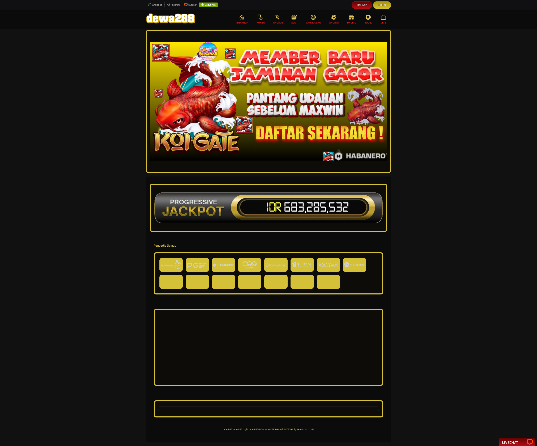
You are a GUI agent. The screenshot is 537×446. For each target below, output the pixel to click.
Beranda (242, 22)
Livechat (510, 442)
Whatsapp (157, 5)
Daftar (362, 5)
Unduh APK (210, 5)
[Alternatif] (268, 379)
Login (382, 5)
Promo (351, 22)
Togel (369, 22)
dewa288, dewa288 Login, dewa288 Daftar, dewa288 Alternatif (253, 429)
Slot (294, 22)
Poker (261, 22)
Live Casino (313, 22)
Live (383, 22)
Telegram (175, 5)
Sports (334, 22)
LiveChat (192, 5)
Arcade (278, 22)
